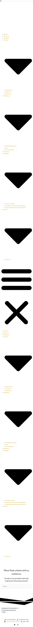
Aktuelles (6, 34)
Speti (6, 148)
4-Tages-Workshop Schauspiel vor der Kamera (15, 207)
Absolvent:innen (8, 90)
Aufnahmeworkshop (9, 203)
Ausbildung (6, 38)
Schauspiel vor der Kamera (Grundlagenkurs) (15, 205)
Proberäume (6, 151)
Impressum (7, 259)
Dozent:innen (8, 92)
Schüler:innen (8, 94)
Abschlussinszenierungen (11, 146)
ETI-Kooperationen (9, 150)
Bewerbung (6, 36)
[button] (16, 296)
